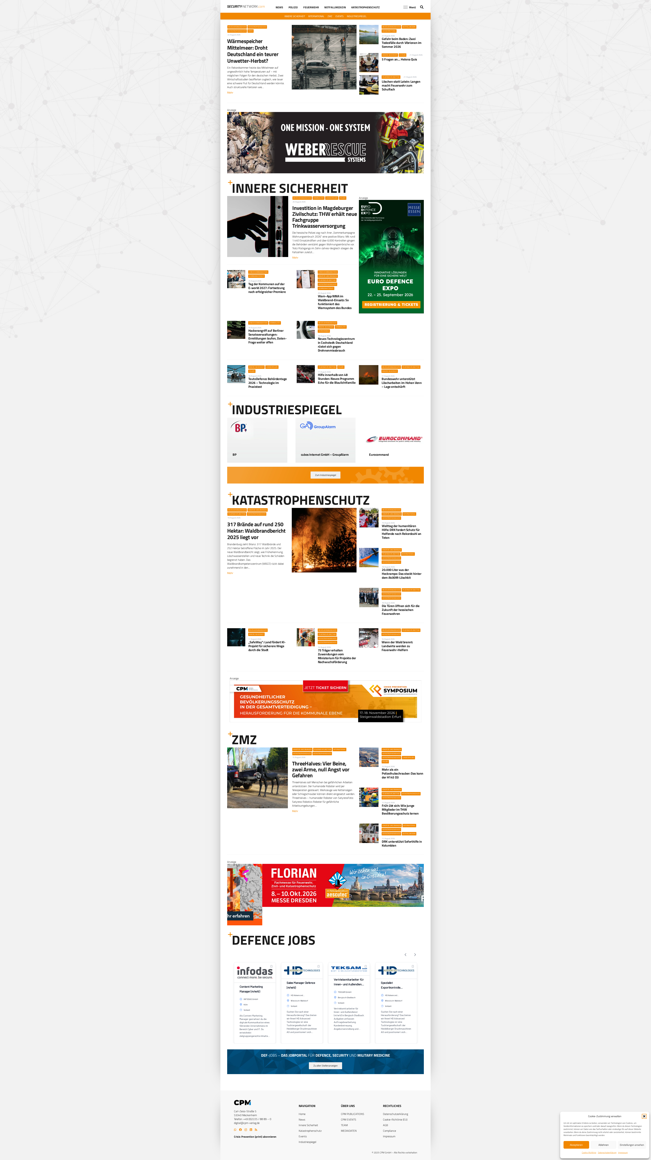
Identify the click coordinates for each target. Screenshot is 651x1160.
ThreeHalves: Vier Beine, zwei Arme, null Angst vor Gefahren (320, 769)
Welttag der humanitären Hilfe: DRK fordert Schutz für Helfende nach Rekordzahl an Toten (401, 531)
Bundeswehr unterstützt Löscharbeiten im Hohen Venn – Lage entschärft (402, 382)
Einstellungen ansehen (632, 1145)
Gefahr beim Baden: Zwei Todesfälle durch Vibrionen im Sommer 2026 (401, 42)
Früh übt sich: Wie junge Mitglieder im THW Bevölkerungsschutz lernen (400, 809)
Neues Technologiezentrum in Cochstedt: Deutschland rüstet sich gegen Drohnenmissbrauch (336, 344)
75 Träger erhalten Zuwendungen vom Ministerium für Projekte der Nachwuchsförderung (337, 656)
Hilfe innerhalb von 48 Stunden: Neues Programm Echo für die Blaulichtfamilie (337, 378)
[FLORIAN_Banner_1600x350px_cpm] (325, 154)
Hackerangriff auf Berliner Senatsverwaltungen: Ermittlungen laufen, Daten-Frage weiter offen (267, 336)
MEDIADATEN (349, 1131)
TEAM (344, 1125)
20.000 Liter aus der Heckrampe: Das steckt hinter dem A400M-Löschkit (401, 573)
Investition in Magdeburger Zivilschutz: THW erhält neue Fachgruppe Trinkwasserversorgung (324, 217)
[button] (644, 1116)
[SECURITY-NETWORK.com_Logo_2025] (246, 6)
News (302, 1119)
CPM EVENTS (348, 1119)
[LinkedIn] (251, 1129)
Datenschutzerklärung (607, 1152)
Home (302, 1114)
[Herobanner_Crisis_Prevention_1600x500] (325, 924)
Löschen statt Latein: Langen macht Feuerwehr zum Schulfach (401, 85)
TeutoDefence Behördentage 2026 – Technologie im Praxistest (267, 382)
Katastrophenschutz (310, 1131)
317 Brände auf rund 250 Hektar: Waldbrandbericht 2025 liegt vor (256, 530)
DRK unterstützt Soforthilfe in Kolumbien (402, 843)
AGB (385, 1125)
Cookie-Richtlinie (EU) (395, 1119)
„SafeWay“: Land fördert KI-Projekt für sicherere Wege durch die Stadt (267, 646)
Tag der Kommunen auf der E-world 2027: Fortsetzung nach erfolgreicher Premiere (267, 287)
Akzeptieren (576, 1145)
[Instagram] (245, 1129)
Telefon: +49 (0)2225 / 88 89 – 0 (252, 1119)
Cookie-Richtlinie (589, 1152)
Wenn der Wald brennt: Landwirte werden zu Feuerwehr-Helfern (397, 646)
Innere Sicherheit (308, 1125)
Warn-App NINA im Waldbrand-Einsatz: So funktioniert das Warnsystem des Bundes (335, 302)
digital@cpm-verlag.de (247, 1123)
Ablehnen (603, 1145)
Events (303, 1136)
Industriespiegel (307, 1142)
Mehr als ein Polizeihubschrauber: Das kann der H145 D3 (402, 773)
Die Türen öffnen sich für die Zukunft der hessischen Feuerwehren (401, 609)
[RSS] (256, 1129)
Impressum (623, 1152)
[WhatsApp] (235, 1129)
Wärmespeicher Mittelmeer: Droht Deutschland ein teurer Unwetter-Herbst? (252, 51)
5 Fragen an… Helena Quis (399, 59)
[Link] (257, 452)
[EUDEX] (391, 312)
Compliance (389, 1131)
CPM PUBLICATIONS (352, 1114)
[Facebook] (240, 1129)
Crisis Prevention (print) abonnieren (255, 1137)
